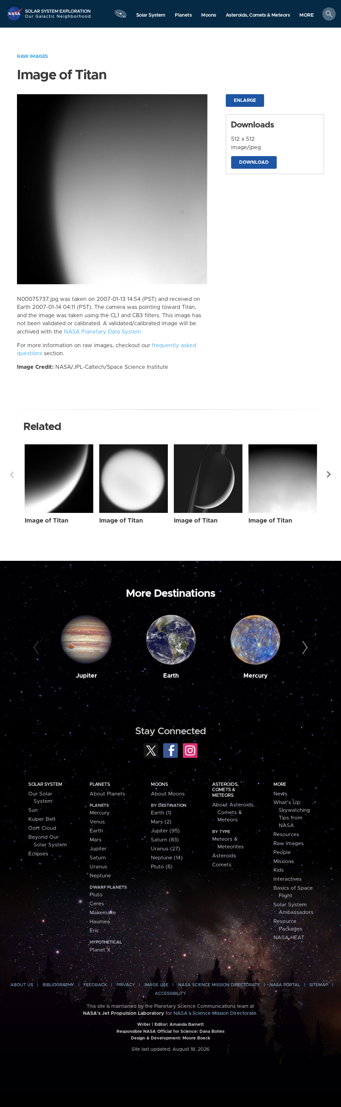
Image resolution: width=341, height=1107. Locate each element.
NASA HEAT (288, 937)
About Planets (107, 793)
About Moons (168, 793)
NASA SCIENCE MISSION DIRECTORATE (219, 985)
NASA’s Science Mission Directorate (214, 1013)
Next (329, 474)
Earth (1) (161, 812)
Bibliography (58, 985)
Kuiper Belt (42, 819)
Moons (159, 784)
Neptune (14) (167, 857)
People (282, 852)
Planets (100, 784)
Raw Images (32, 56)
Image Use (157, 985)
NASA (15, 13)
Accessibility (170, 994)
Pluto (96, 894)
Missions (283, 861)
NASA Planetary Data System (102, 331)
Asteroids (224, 855)
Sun (33, 810)
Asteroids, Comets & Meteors (225, 790)
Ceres (97, 903)
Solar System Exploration (58, 9)
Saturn (98, 857)
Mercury (255, 676)
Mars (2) (161, 821)
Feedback (95, 985)
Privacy (126, 985)
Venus (97, 821)
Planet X (100, 950)
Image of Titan (46, 521)
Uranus (98, 866)
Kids (278, 870)
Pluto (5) (161, 866)
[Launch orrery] (120, 15)
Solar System (45, 784)
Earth (171, 676)
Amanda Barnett (187, 1024)
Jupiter (86, 676)
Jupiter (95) (165, 830)
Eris (94, 930)
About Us (21, 985)
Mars (96, 839)
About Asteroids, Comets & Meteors (233, 812)
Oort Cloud (42, 828)
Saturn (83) (165, 839)
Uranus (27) (165, 848)
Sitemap (318, 985)
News (280, 793)
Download (254, 162)
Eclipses (38, 853)
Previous (12, 474)
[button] (306, 15)
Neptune (100, 875)
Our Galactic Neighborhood (58, 18)
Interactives (287, 879)
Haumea (100, 921)
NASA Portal (284, 985)
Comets (221, 864)
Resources (286, 834)
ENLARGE (245, 100)
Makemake (103, 912)
